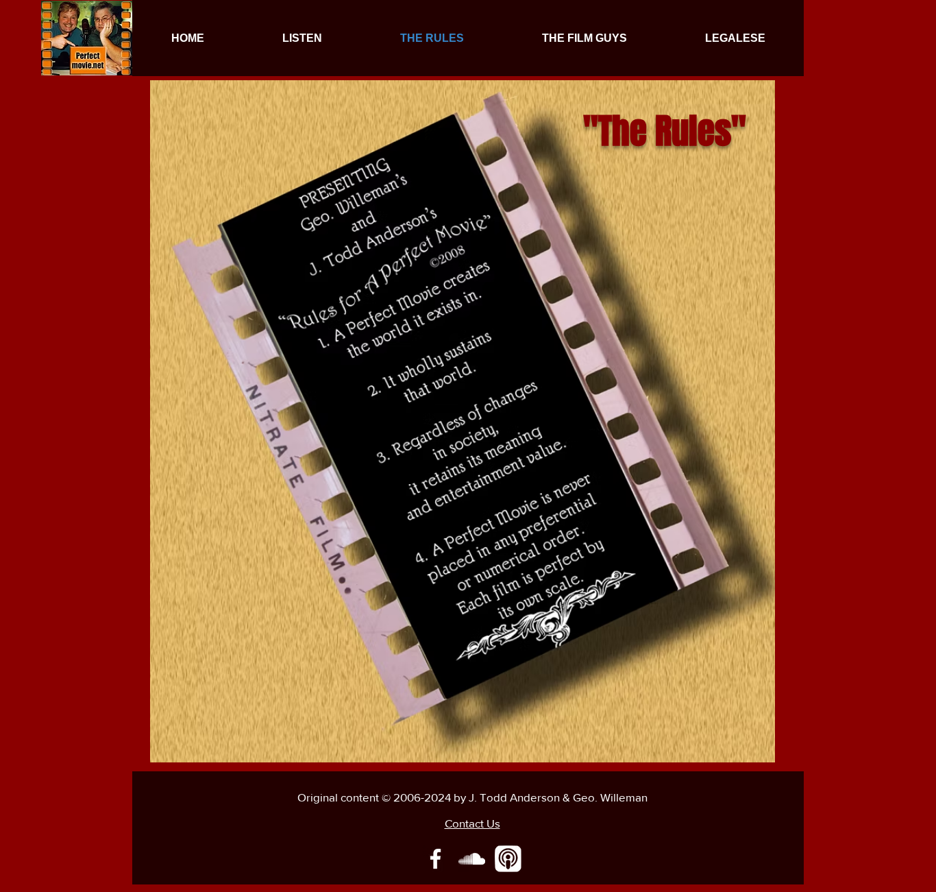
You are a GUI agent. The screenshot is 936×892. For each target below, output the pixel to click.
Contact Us (472, 823)
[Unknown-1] (508, 858)
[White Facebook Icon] (435, 858)
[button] (302, 38)
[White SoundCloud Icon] (471, 858)
